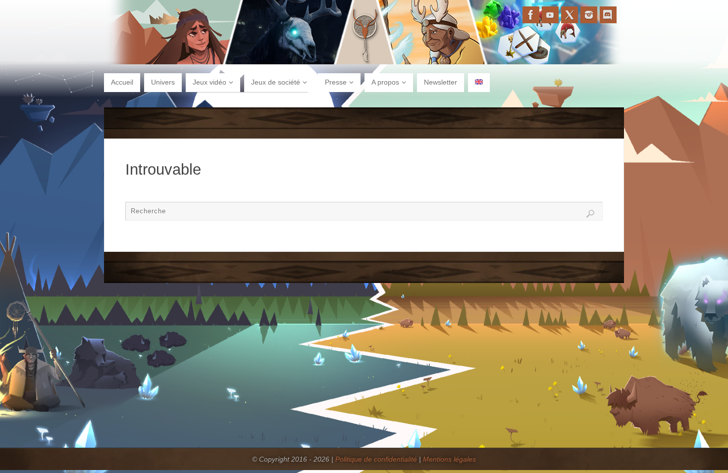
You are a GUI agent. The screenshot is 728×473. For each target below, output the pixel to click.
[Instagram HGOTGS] (588, 14)
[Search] (590, 214)
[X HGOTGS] (569, 14)
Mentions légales (449, 459)
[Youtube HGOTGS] (550, 14)
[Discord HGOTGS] (608, 14)
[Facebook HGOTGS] (530, 14)
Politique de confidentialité (376, 459)
